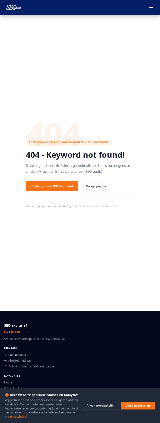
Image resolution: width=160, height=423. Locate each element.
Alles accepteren (138, 405)
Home (8, 382)
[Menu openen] (151, 7)
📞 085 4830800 (15, 355)
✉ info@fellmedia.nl (17, 360)
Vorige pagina (96, 186)
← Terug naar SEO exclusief (52, 186)
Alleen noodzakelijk (100, 405)
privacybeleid (18, 416)
